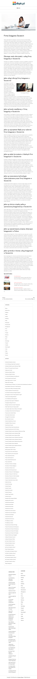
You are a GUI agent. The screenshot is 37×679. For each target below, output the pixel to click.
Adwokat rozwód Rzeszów (9, 502)
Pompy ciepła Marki (8, 461)
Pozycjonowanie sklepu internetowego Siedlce (12, 388)
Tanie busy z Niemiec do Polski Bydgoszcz (12, 471)
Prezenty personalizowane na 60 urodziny (12, 429)
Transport (6, 342)
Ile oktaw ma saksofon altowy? (10, 553)
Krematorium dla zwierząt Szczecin (11, 469)
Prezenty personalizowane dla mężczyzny (12, 526)
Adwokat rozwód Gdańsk (9, 514)
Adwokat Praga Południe (9, 494)
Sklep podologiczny (8, 563)
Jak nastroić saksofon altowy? (10, 561)
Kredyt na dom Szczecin (18, 282)
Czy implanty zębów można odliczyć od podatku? (13, 408)
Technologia (7, 340)
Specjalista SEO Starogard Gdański (11, 498)
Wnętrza (6, 353)
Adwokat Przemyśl (8, 488)
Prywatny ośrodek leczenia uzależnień (11, 443)
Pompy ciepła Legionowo (9, 457)
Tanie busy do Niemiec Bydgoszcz (10, 465)
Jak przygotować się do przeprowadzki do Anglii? (13, 394)
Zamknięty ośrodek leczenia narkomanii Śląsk (12, 366)
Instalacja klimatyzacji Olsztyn (10, 539)
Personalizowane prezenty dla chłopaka (11, 530)
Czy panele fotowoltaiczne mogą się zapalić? (12, 392)
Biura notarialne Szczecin (9, 419)
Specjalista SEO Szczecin (9, 500)
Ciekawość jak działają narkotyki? (10, 396)
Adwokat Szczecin (8, 496)
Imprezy (6, 316)
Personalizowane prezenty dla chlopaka (11, 533)
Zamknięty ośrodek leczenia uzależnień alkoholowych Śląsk (15, 431)
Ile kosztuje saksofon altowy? (10, 555)
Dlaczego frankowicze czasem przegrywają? (12, 404)
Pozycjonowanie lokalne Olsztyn (10, 412)
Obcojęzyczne (7, 326)
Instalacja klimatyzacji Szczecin (10, 537)
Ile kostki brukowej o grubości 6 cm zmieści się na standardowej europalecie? (18, 384)
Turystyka (6, 345)
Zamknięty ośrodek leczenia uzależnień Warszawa (13, 439)
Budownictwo (7, 310)
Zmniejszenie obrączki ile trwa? (10, 402)
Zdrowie (6, 355)
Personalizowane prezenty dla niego (11, 524)
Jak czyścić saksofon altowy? (10, 541)
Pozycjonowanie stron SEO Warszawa (11, 451)
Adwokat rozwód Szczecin (9, 518)
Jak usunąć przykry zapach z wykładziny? (12, 400)
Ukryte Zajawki (7, 347)
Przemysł (6, 332)
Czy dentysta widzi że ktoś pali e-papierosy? (12, 410)
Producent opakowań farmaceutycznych (11, 390)
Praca (6, 328)
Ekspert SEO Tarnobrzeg (9, 382)
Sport (6, 338)
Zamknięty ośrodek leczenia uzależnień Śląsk (12, 433)
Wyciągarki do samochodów (10, 417)
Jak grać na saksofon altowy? (10, 547)
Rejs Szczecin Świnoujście (18, 287)
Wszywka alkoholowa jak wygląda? (11, 535)
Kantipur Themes (20, 677)
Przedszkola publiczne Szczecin (10, 423)
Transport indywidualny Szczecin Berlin (11, 480)
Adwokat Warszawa (8, 492)
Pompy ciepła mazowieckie (9, 455)
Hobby (6, 314)
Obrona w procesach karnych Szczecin (11, 368)
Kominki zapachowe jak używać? (10, 378)
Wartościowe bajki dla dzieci (10, 372)
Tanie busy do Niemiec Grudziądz (10, 463)
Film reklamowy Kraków (9, 520)
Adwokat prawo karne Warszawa (10, 512)
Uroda (6, 349)
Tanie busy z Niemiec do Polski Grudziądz (12, 476)
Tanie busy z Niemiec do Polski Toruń (11, 474)
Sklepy (6, 336)
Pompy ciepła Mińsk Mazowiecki (10, 459)
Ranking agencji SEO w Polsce (10, 449)
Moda (6, 320)
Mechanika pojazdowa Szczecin (10, 362)
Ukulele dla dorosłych (8, 490)
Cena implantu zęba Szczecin (10, 415)
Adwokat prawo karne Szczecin (10, 510)
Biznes (6, 308)
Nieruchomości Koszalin (9, 425)
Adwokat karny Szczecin (9, 508)
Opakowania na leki (8, 370)
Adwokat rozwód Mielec (9, 504)
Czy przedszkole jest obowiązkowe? (11, 398)
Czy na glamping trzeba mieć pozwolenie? (12, 364)
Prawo (6, 330)
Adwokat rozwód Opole (9, 506)
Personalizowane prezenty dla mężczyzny (12, 528)
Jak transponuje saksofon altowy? (10, 557)
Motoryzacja (7, 322)
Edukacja (6, 312)
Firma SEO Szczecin (17, 276)
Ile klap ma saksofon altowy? (10, 543)
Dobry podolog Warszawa (9, 549)
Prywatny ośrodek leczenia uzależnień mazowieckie (13, 441)
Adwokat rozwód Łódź (9, 516)
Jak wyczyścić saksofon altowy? (10, 559)
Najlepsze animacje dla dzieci (10, 447)
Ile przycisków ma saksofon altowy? (11, 551)
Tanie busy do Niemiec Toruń (10, 467)
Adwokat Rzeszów (8, 486)
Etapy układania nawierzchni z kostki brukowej (13, 386)
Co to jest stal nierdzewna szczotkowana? (12, 376)
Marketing (6, 318)
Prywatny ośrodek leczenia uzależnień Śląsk (12, 435)
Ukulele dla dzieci (8, 482)
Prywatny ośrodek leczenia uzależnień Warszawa (13, 445)
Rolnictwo (6, 334)
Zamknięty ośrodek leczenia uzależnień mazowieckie (14, 437)
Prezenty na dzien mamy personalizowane (12, 427)
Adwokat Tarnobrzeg (8, 484)
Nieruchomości (7, 324)
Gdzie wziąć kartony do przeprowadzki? (12, 406)
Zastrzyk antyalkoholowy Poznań (10, 421)
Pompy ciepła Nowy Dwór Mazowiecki (11, 453)
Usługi (6, 351)
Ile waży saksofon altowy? (9, 545)
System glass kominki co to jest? (10, 380)
